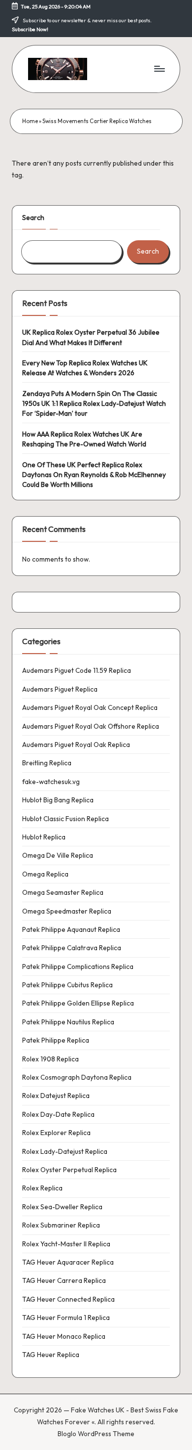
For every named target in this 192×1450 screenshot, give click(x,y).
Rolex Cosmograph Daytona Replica (76, 1077)
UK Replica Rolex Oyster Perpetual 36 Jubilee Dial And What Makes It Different (91, 337)
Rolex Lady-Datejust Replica (64, 1151)
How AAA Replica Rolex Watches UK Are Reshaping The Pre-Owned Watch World (84, 439)
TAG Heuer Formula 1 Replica (66, 1317)
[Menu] (159, 69)
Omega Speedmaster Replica (66, 911)
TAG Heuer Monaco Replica (63, 1336)
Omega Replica (45, 874)
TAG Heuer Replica (50, 1354)
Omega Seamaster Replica (62, 892)
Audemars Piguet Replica (59, 689)
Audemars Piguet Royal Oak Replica (76, 744)
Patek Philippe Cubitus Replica (67, 984)
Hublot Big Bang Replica (58, 799)
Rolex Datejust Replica (56, 1095)
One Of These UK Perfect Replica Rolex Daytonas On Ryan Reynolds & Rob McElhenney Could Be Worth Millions (94, 474)
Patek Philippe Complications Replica (77, 966)
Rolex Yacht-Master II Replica (66, 1243)
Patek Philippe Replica (55, 1040)
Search (33, 217)
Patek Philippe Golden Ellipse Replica (78, 1003)
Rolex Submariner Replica (61, 1225)
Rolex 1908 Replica (50, 1059)
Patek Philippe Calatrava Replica (71, 947)
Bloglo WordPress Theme (96, 1433)
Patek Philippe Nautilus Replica (68, 1021)
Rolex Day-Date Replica (58, 1114)
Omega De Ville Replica (57, 855)
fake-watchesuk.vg (51, 781)
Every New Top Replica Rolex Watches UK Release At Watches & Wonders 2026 (85, 367)
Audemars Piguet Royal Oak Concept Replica (90, 707)
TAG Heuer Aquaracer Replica (68, 1262)
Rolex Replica (42, 1188)
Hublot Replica (43, 837)
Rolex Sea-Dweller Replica (62, 1206)
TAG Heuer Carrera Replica (64, 1280)
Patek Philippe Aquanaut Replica (71, 929)
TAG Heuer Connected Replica (68, 1299)
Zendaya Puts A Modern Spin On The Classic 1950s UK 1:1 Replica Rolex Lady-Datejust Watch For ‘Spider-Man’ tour (94, 403)
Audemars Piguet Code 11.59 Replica (76, 670)
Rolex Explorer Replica (56, 1132)
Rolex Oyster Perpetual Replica (69, 1169)
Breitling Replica (46, 762)
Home (30, 121)
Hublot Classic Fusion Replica (65, 818)
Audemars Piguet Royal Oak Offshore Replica (90, 726)
